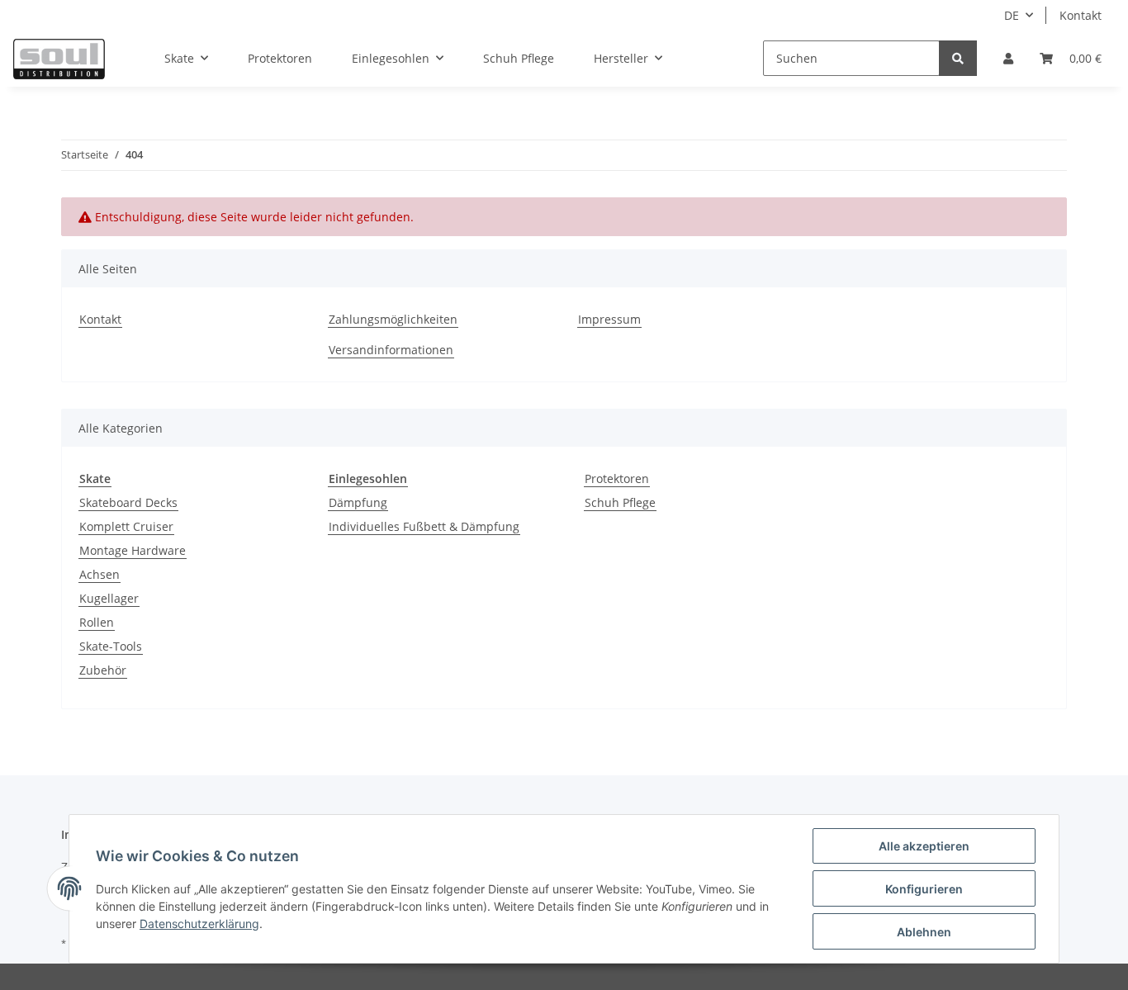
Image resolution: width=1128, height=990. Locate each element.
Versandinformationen (391, 350)
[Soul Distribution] (59, 59)
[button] (1008, 58)
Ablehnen (924, 932)
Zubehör (102, 670)
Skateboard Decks (128, 502)
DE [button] (1011, 15)
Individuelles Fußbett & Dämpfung (424, 526)
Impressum (609, 319)
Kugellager (109, 598)
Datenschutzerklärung (199, 924)
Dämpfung (358, 502)
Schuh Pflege (620, 502)
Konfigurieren (924, 889)
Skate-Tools (110, 646)
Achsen (99, 574)
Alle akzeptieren (924, 846)
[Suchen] (958, 58)
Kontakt (1080, 15)
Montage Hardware (132, 550)
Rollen (96, 622)
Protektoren (617, 478)
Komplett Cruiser (126, 526)
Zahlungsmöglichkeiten (393, 319)
